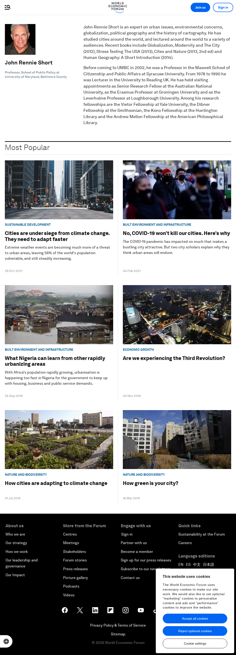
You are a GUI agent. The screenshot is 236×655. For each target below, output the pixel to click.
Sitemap (118, 634)
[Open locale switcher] (6, 641)
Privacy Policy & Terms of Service (118, 625)
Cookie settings (195, 643)
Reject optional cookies (195, 631)
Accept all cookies (195, 618)
